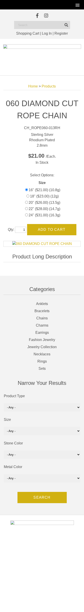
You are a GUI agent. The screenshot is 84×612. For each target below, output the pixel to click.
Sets (42, 368)
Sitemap (62, 604)
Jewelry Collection (42, 347)
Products (49, 86)
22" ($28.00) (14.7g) (44, 209)
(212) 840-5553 (45, 577)
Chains (42, 318)
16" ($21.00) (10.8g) (44, 190)
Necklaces (42, 354)
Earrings (42, 332)
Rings (42, 361)
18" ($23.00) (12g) (44, 196)
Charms (42, 325)
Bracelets (42, 311)
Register (61, 33)
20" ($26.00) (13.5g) (44, 202)
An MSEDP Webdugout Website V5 (36, 604)
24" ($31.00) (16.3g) (44, 215)
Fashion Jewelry (42, 340)
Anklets (42, 304)
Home (33, 86)
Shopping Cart (27, 33)
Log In (47, 33)
